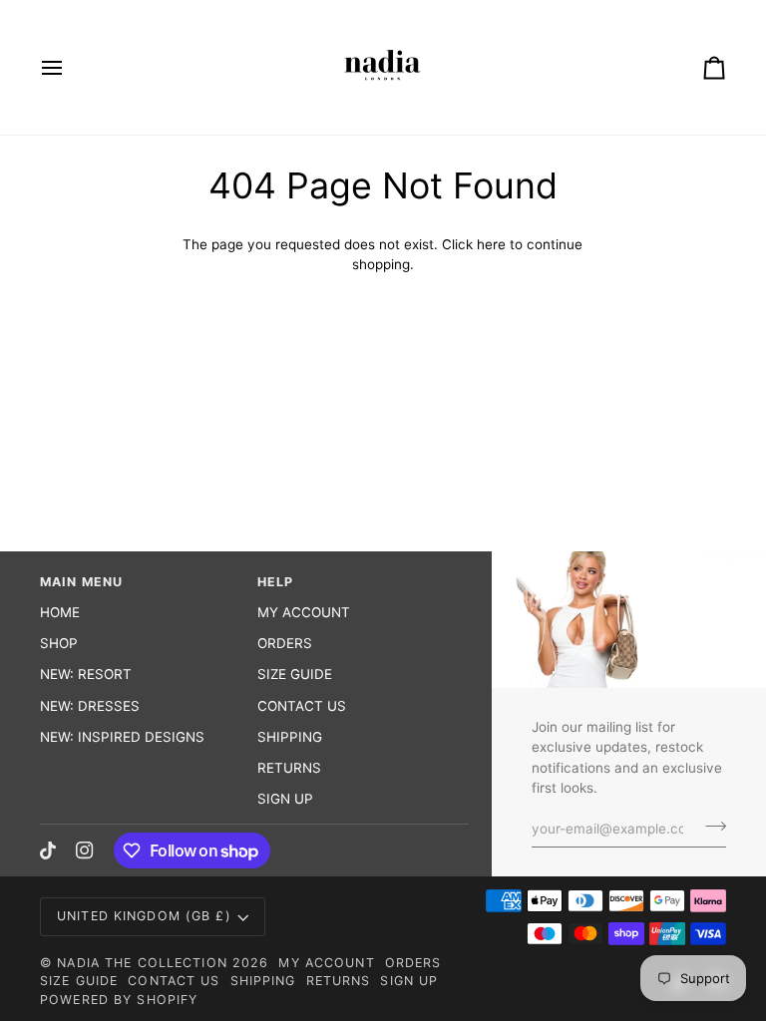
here (491, 244)
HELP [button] (275, 581)
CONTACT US (301, 706)
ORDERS (284, 643)
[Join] (709, 826)
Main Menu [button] (81, 581)
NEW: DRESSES (90, 706)
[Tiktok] (48, 850)
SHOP (59, 643)
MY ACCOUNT (303, 612)
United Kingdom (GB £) (144, 915)
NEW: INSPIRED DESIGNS (122, 737)
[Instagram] (85, 850)
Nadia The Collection (144, 962)
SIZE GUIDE (294, 674)
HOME (60, 612)
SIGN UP (285, 799)
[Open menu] (70, 67)
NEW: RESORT (86, 674)
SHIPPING (289, 737)
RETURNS (289, 768)
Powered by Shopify (118, 999)
